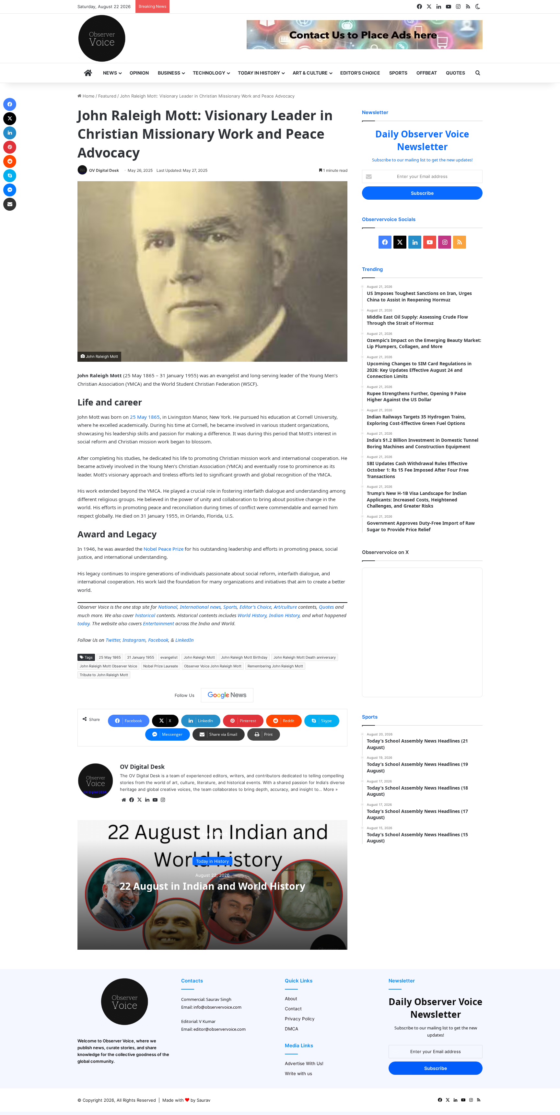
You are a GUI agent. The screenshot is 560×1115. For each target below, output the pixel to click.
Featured (107, 96)
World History (252, 615)
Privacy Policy (300, 1018)
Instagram (134, 640)
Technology (209, 73)
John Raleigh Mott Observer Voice (108, 666)
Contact (293, 1008)
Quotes (455, 73)
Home (88, 96)
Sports (398, 73)
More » (330, 789)
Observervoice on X (385, 552)
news (215, 607)
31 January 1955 (140, 657)
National (167, 607)
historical (145, 615)
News (110, 73)
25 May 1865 (145, 417)
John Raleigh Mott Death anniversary (305, 657)
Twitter (113, 640)
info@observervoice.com (217, 1007)
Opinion (139, 73)
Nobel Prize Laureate (160, 666)
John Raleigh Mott (199, 657)
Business (169, 73)
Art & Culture (310, 73)
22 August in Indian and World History (212, 885)
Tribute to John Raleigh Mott (104, 675)
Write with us (298, 1073)
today (83, 623)
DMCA (291, 1028)
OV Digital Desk (104, 170)
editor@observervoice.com (219, 1029)
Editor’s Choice (360, 73)
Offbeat (426, 73)
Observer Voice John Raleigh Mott (212, 666)
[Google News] (227, 695)
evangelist (169, 657)
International (194, 607)
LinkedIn (184, 640)
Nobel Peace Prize (163, 549)
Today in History (259, 73)
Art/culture (285, 607)
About (291, 998)
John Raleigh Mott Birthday (244, 657)
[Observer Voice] (101, 38)
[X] (139, 800)
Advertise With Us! (304, 1063)
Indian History (284, 615)
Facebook (158, 640)
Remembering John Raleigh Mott (275, 666)
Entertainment (158, 623)
